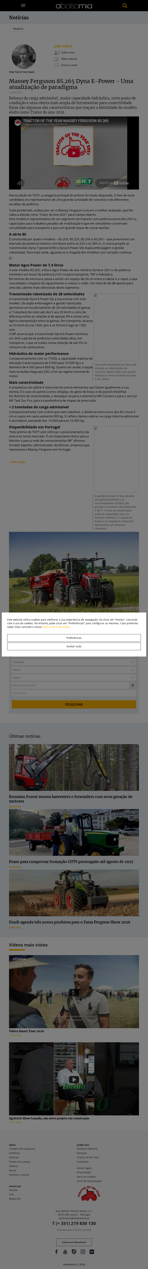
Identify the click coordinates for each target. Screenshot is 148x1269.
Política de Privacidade (55, 627)
